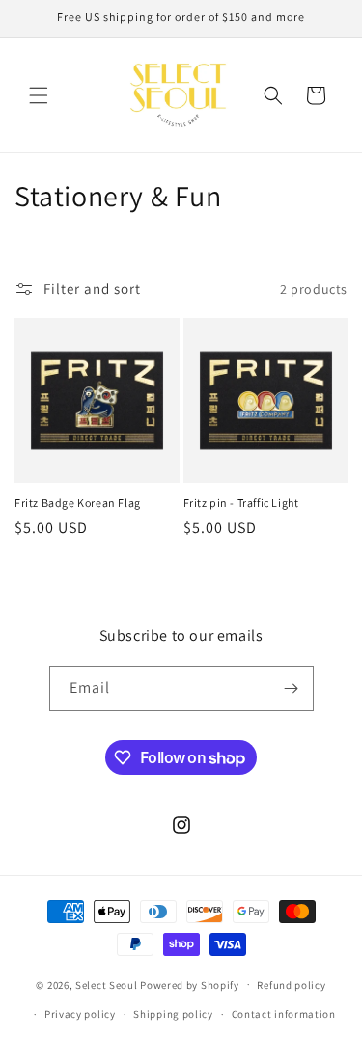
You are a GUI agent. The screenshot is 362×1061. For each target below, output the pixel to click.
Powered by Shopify (189, 984)
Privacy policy (80, 1014)
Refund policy (291, 985)
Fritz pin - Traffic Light (241, 502)
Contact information (284, 1014)
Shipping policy (173, 1014)
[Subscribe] (291, 688)
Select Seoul (106, 984)
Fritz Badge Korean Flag (77, 502)
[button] (38, 95)
